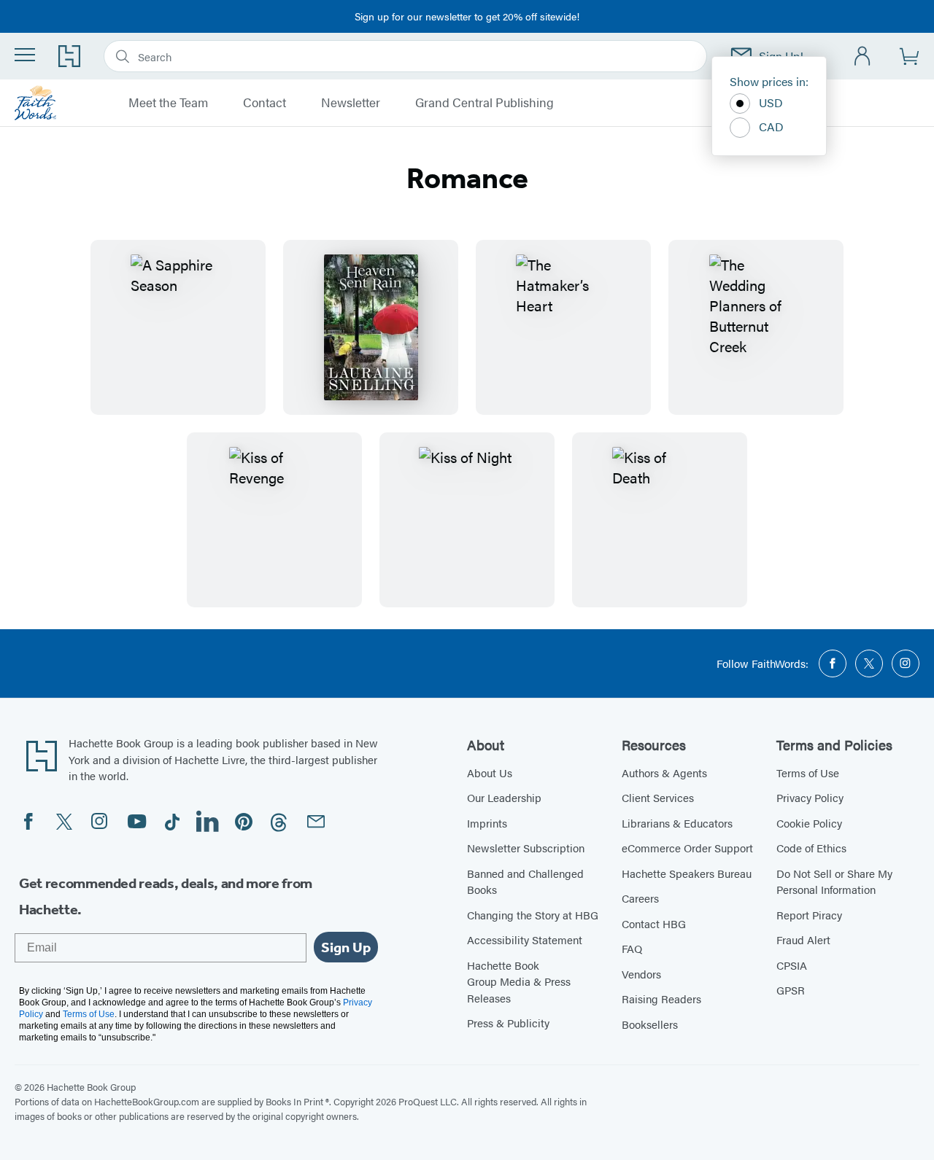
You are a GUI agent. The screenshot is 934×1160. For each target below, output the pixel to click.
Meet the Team (168, 103)
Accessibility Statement (524, 939)
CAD (771, 126)
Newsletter (350, 103)
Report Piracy (809, 914)
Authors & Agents (664, 772)
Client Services (658, 797)
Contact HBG (654, 923)
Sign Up (346, 947)
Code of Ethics (811, 847)
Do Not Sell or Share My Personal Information (834, 881)
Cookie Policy (809, 822)
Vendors (641, 973)
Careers (640, 898)
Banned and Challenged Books (525, 881)
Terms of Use (807, 772)
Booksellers (650, 1024)
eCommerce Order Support (687, 847)
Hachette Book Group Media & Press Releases (519, 981)
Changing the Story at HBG (532, 914)
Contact (264, 103)
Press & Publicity (508, 1022)
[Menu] (25, 54)
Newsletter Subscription (525, 847)
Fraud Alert (803, 939)
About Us (489, 772)
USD (771, 102)
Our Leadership (504, 797)
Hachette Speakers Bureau (687, 873)
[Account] (863, 56)
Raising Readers (661, 998)
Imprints (487, 822)
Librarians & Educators (677, 822)
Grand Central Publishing (484, 103)
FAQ (632, 948)
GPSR (790, 989)
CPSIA (791, 965)
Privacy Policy (810, 797)
